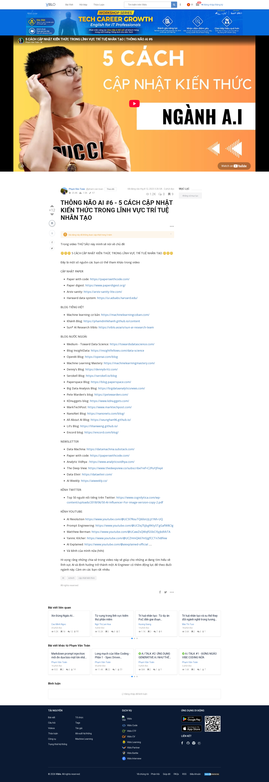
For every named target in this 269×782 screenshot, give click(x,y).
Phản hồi (155, 774)
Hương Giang (145, 624)
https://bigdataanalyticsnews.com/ (121, 388)
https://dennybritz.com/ (101, 369)
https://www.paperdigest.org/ (105, 285)
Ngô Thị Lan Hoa (103, 624)
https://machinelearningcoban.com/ (125, 315)
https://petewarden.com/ (111, 394)
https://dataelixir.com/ (97, 474)
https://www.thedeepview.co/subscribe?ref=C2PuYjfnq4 (125, 468)
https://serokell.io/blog (101, 376)
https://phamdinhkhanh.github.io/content (111, 321)
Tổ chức (79, 717)
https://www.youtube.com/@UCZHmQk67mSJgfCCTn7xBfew (127, 538)
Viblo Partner (133, 747)
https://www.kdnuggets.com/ (109, 401)
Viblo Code (132, 725)
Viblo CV (131, 736)
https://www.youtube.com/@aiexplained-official (116, 544)
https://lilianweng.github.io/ (99, 426)
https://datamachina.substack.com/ (110, 449)
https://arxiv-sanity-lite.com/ (103, 292)
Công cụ (52, 739)
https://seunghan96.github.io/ (111, 420)
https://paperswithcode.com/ (110, 279)
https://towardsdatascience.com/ (132, 344)
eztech (71, 578)
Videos (51, 728)
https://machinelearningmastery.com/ (129, 363)
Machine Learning (84, 739)
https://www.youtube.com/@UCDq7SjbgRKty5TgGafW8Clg (134, 525)
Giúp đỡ (166, 774)
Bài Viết (69, 4)
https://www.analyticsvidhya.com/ (111, 462)
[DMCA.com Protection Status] (212, 774)
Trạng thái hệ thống (57, 744)
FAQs (176, 774)
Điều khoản (195, 774)
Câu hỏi (51, 722)
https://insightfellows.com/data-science (117, 350)
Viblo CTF (131, 731)
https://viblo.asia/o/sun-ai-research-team (126, 327)
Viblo (129, 718)
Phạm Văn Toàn (77, 189)
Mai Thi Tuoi (188, 624)
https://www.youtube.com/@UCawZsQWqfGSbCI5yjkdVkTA (131, 532)
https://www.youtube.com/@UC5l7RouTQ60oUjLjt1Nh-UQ (124, 519)
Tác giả (78, 728)
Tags (77, 722)
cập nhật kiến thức (87, 578)
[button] (190, 4)
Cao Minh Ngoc (58, 624)
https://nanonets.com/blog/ (106, 413)
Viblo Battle (132, 753)
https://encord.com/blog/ (101, 432)
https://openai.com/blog (101, 357)
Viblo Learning (134, 742)
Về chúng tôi (143, 774)
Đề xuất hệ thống (83, 733)
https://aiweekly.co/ (94, 481)
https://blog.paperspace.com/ (111, 382)
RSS (184, 774)
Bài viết (51, 717)
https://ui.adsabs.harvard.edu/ (117, 298)
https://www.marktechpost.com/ (110, 407)
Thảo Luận (98, 4)
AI (63, 578)
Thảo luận (53, 733)
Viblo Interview (134, 758)
